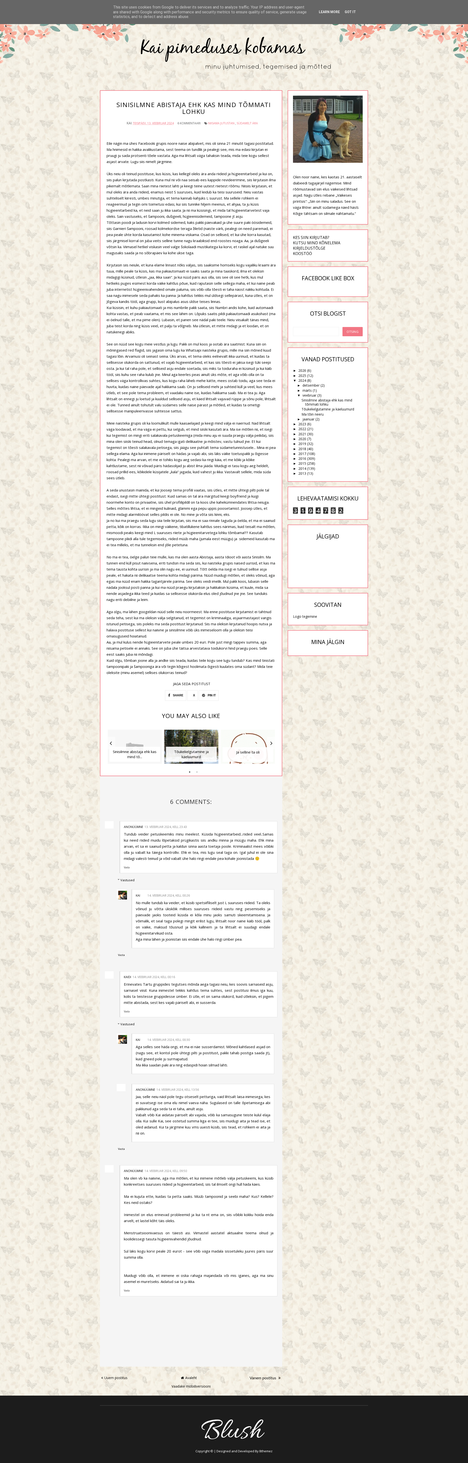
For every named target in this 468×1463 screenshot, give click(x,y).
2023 (302, 424)
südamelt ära (247, 123)
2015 (302, 463)
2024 (302, 380)
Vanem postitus (263, 1378)
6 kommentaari (189, 123)
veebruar (309, 395)
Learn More (329, 12)
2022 (302, 429)
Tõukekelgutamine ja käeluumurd (328, 409)
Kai (138, 895)
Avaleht (191, 1377)
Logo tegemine (305, 616)
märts (307, 390)
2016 (302, 458)
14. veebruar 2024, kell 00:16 (154, 977)
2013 (302, 473)
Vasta (127, 867)
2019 (302, 443)
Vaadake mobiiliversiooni (191, 1386)
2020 (302, 438)
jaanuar (308, 419)
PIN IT (211, 695)
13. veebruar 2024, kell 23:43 (166, 827)
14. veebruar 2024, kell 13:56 (177, 1090)
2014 (302, 468)
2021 (302, 434)
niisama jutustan (221, 123)
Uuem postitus (115, 1377)
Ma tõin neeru (313, 414)
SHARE (177, 695)
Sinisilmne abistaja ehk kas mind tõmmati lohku (327, 402)
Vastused (127, 880)
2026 (302, 370)
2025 (302, 375)
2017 (302, 453)
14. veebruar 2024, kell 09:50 (166, 1171)
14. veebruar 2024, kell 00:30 (168, 1040)
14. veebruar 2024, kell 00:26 (168, 895)
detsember (311, 385)
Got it (350, 12)
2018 (302, 448)
